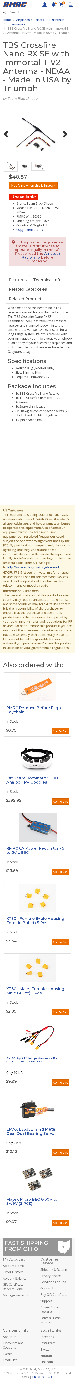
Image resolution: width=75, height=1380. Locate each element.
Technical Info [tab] (47, 280)
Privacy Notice (50, 1276)
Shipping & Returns (54, 1269)
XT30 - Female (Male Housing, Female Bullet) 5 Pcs (35, 920)
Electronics (56, 20)
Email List (10, 1360)
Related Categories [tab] (28, 289)
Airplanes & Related (30, 20)
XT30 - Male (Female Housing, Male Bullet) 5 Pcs (35, 990)
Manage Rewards (15, 1295)
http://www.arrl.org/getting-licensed (33, 567)
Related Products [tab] (26, 298)
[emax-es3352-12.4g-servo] (37, 1108)
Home (7, 20)
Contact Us (48, 1288)
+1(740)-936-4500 (43, 1377)
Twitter (45, 1349)
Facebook (47, 1337)
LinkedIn (46, 1362)
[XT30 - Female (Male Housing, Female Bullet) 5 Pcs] (37, 897)
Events (7, 1354)
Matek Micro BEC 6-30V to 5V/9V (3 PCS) (31, 1201)
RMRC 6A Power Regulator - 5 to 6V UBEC (35, 850)
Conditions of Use (53, 1282)
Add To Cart (60, 731)
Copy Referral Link (29, 230)
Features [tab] (18, 280)
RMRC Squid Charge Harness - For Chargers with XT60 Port (32, 1060)
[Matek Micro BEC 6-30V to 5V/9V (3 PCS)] (37, 1178)
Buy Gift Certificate (53, 1295)
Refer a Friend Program (50, 1320)
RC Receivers (16, 24)
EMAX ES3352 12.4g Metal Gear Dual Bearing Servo (31, 1131)
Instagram (47, 1343)
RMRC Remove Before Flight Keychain (34, 710)
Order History (13, 1272)
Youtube (46, 1356)
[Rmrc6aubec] (37, 827)
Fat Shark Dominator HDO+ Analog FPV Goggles (33, 780)
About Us (9, 1337)
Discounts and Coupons (13, 1345)
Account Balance (15, 1278)
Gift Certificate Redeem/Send (13, 1286)
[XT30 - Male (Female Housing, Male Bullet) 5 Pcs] (37, 968)
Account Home (13, 1266)
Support (46, 1301)
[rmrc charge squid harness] (37, 1038)
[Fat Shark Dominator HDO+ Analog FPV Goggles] (37, 757)
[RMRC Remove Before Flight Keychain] (37, 687)
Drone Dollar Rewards (49, 1309)
